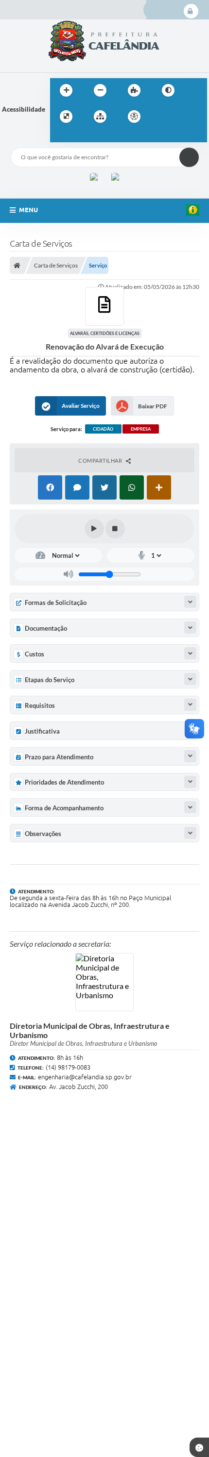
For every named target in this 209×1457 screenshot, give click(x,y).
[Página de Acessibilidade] (134, 116)
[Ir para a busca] (60, 136)
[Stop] (115, 528)
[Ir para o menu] (183, 116)
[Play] (94, 528)
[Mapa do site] (100, 116)
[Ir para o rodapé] (81, 136)
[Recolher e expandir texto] (190, 602)
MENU (28, 209)
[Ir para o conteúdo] (162, 116)
